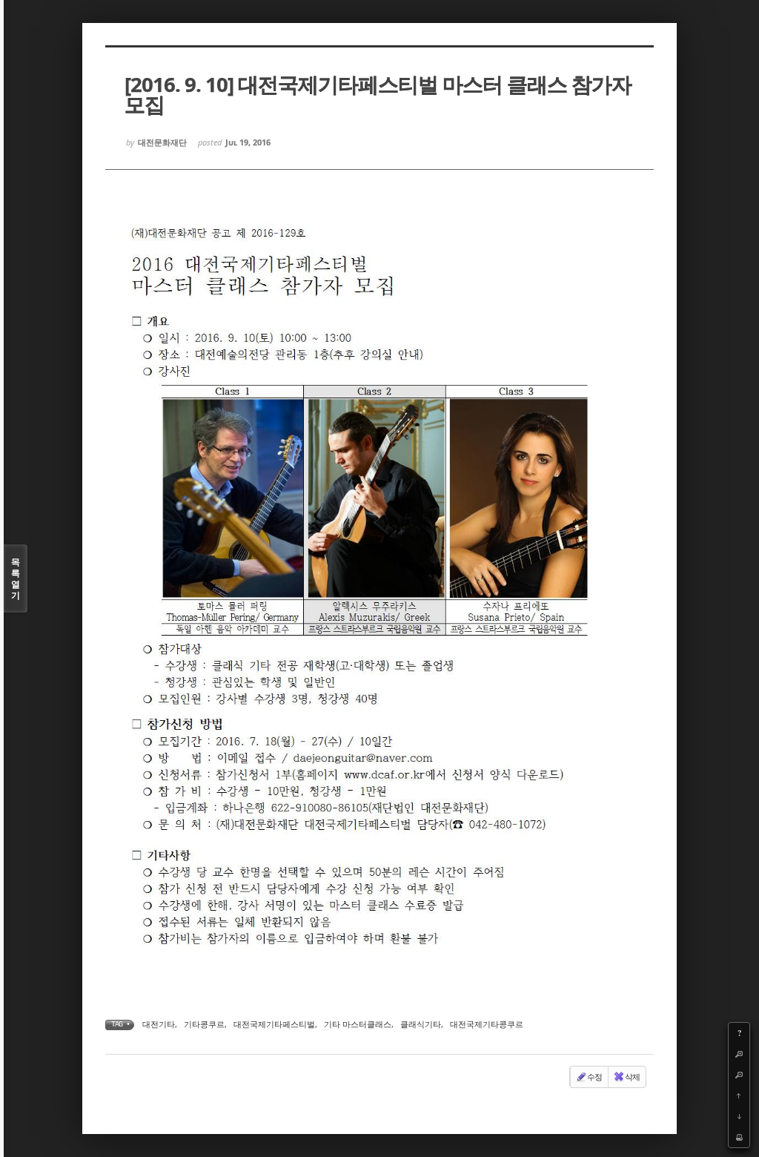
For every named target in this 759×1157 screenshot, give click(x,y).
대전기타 (158, 1023)
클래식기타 (420, 1023)
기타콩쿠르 (204, 1023)
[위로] (739, 1095)
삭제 (632, 1076)
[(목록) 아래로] (739, 1116)
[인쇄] (739, 1137)
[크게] (739, 1054)
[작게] (739, 1074)
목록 (15, 578)
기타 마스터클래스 (357, 1023)
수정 (594, 1076)
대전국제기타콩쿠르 (486, 1023)
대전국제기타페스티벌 (274, 1023)
